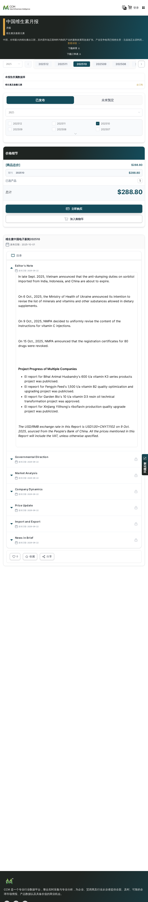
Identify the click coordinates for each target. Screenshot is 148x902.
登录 (136, 7)
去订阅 (139, 84)
